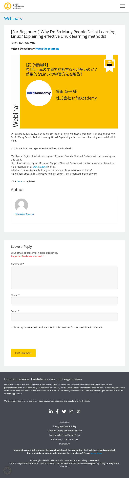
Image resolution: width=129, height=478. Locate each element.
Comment (17, 264)
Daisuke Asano (24, 214)
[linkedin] (51, 411)
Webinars (13, 18)
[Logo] (14, 6)
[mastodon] (78, 411)
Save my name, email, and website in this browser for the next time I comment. (58, 327)
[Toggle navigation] (122, 6)
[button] (7, 470)
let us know (96, 453)
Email (15, 311)
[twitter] (64, 411)
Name (15, 295)
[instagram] (71, 411)
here (19, 181)
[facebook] (57, 411)
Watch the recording (47, 48)
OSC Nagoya (40, 166)
